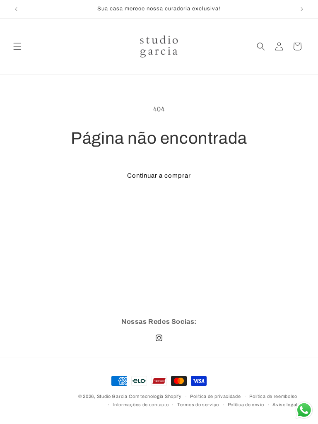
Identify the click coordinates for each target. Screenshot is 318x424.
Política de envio (246, 404)
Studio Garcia (112, 396)
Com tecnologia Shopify (155, 396)
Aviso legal (284, 404)
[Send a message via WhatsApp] (304, 410)
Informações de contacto (141, 404)
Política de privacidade (215, 396)
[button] (17, 46)
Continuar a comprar (159, 175)
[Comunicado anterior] (16, 9)
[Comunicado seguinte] (302, 9)
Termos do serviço (198, 404)
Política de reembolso (273, 396)
